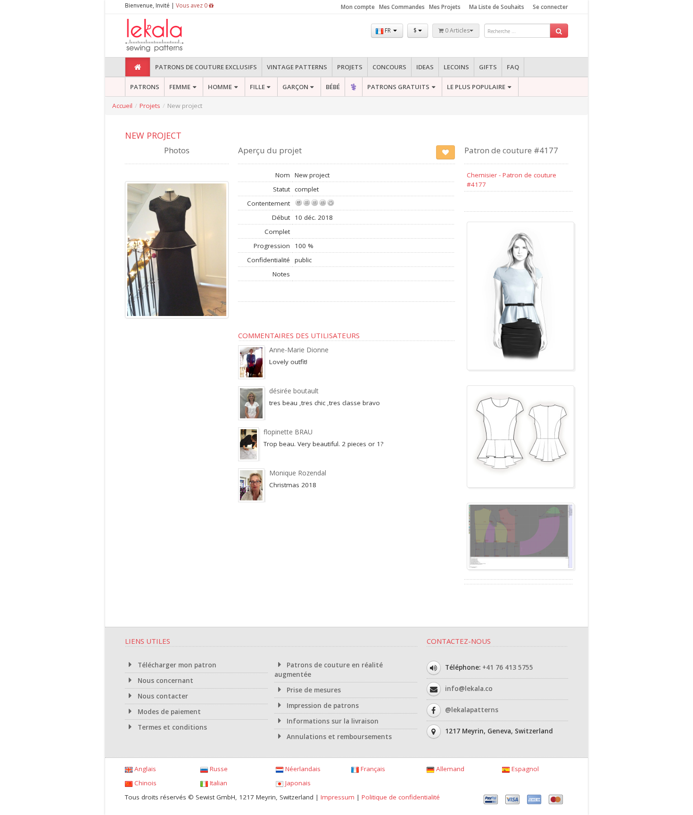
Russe (218, 769)
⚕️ (353, 87)
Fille (257, 87)
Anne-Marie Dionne (299, 349)
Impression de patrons (322, 705)
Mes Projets (445, 7)
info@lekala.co (469, 688)
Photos (177, 150)
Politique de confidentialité (401, 797)
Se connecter (550, 7)
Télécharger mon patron (176, 665)
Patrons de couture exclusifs (206, 67)
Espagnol (524, 769)
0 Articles (457, 30)
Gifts (488, 67)
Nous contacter (162, 696)
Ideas (425, 67)
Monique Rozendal (297, 472)
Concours (389, 67)
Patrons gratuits (398, 87)
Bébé (333, 87)
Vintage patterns (297, 67)
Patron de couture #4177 (511, 150)
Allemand (449, 769)
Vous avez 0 (192, 5)
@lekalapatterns (471, 710)
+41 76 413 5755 (507, 667)
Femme (179, 87)
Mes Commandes (402, 7)
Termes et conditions (171, 727)
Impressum (338, 797)
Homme (220, 87)
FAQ (513, 67)
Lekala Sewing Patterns (172, 35)
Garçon (295, 87)
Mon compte (358, 7)
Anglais (144, 769)
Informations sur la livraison (332, 721)
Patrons (144, 87)
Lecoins (456, 67)
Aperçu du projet (270, 150)
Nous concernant (164, 680)
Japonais (297, 783)
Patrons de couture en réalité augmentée (328, 670)
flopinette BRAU (288, 431)
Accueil (122, 105)
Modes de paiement (168, 711)
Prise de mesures (313, 690)
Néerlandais (302, 769)
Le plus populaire (476, 87)
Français (372, 769)
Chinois (144, 783)
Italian (217, 783)
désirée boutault (294, 390)
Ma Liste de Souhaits (496, 7)
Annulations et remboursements (338, 736)
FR (387, 30)
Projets (350, 67)
